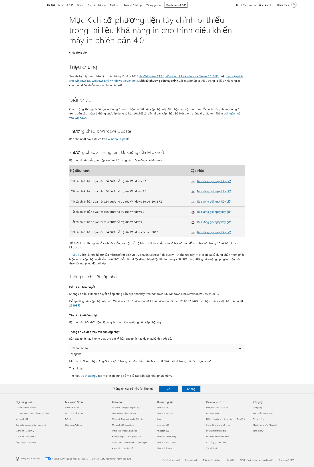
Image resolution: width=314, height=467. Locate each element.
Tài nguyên (152, 5)
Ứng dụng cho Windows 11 (27, 442)
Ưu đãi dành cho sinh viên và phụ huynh (129, 442)
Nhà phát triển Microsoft (217, 407)
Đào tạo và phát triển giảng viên (126, 436)
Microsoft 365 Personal (26, 436)
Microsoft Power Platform (217, 436)
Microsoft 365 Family (25, 430)
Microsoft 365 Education (123, 425)
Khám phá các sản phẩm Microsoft (31, 425)
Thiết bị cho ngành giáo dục (124, 413)
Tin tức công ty (259, 419)
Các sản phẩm (95, 5)
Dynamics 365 (163, 425)
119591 (74, 254)
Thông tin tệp (81, 348)
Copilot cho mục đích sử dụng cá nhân (32, 413)
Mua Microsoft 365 (176, 5)
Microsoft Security (165, 413)
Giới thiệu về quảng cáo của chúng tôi (256, 460)
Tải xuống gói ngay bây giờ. (214, 181)
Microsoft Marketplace (216, 430)
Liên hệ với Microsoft (171, 460)
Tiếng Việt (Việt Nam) (30, 458)
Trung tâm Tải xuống (74, 413)
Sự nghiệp (257, 407)
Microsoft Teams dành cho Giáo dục (128, 419)
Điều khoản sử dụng (212, 460)
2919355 (75, 305)
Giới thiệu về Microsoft (263, 413)
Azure (159, 419)
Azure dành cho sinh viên (123, 448)
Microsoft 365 (65, 5)
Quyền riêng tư (191, 460)
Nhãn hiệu (230, 460)
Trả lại (68, 419)
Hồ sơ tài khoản (72, 407)
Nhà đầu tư (258, 430)
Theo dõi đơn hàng (73, 425)
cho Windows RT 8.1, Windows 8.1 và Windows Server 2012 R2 (179, 76)
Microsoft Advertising (166, 436)
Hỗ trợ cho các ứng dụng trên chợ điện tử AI (225, 419)
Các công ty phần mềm (216, 442)
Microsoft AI (162, 407)
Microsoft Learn (213, 413)
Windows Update (118, 139)
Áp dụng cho (79, 52)
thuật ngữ (91, 375)
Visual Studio (212, 448)
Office (80, 5)
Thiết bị (114, 5)
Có (168, 389)
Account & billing (133, 5)
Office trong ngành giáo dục (124, 430)
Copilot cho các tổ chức (26, 407)
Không (191, 389)
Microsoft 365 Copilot (166, 442)
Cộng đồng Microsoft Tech (218, 425)
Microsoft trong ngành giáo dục (126, 407)
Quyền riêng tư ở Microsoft (265, 425)
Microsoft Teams (164, 448)
